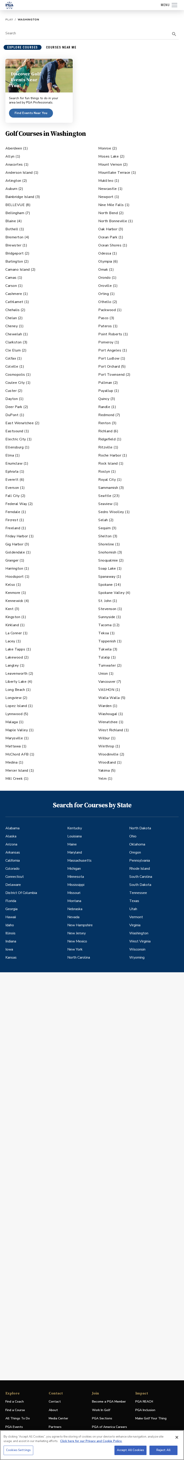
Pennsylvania (139, 860)
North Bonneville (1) (115, 221)
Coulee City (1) (18, 382)
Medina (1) (14, 762)
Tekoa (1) (106, 633)
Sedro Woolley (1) (114, 511)
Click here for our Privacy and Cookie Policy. (91, 1441)
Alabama (12, 828)
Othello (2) (107, 301)
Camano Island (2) (20, 269)
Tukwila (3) (108, 649)
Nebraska (74, 909)
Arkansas (12, 852)
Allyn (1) (12, 156)
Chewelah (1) (16, 334)
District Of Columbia (21, 892)
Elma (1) (12, 455)
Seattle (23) (109, 495)
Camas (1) (13, 277)
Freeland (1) (15, 528)
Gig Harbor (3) (17, 544)
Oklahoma (137, 844)
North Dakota (140, 828)
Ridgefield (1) (109, 439)
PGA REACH (144, 1401)
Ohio (132, 836)
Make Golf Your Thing (150, 1418)
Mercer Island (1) (19, 770)
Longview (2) (16, 697)
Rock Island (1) (111, 463)
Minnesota (75, 876)
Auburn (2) (14, 188)
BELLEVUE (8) (18, 204)
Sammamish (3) (111, 487)
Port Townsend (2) (114, 374)
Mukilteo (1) (108, 180)
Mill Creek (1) (16, 778)
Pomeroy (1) (108, 342)
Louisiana (74, 836)
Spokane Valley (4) (114, 592)
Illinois (10, 933)
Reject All (163, 1450)
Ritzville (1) (108, 447)
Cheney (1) (14, 326)
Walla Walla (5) (112, 697)
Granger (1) (14, 560)
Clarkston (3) (16, 342)
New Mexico (77, 941)
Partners (55, 1427)
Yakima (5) (107, 770)
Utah (133, 909)
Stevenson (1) (110, 608)
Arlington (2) (16, 180)
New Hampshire (80, 925)
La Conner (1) (16, 633)
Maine (72, 844)
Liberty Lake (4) (18, 681)
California (12, 860)
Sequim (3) (107, 528)
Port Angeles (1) (112, 350)
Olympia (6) (108, 261)
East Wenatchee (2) (22, 423)
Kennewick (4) (17, 600)
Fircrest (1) (14, 520)
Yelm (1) (105, 778)
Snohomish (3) (110, 552)
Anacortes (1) (17, 164)
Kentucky (74, 828)
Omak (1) (106, 269)
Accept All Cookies (130, 1450)
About (53, 1410)
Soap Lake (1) (110, 568)
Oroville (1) (108, 285)
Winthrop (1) (109, 746)
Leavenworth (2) (19, 673)
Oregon (135, 852)
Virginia (134, 925)
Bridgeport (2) (17, 253)
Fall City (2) (15, 495)
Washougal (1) (110, 713)
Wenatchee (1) (111, 722)
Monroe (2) (107, 148)
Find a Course (15, 1410)
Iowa (9, 949)
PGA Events (14, 1427)
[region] (92, 1445)
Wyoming (137, 957)
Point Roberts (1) (113, 334)
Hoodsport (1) (17, 576)
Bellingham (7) (17, 213)
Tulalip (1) (107, 657)
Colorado (12, 868)
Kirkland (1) (15, 625)
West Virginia (140, 941)
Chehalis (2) (15, 309)
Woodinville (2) (111, 754)
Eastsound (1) (17, 431)
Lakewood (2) (17, 657)
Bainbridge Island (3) (22, 196)
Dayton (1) (14, 398)
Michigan (74, 868)
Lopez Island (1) (19, 705)
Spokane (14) (109, 584)
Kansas (11, 957)
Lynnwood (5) (16, 713)
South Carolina (140, 876)
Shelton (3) (108, 536)
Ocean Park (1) (110, 237)
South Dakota (140, 884)
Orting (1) (106, 293)
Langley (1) (15, 665)
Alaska (10, 836)
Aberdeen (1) (16, 148)
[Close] (177, 1437)
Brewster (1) (16, 245)
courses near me (61, 47)
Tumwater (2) (110, 665)
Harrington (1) (17, 568)
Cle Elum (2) (15, 350)
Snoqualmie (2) (111, 560)
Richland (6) (108, 431)
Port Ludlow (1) (111, 358)
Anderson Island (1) (22, 172)
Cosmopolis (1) (18, 374)
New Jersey (76, 933)
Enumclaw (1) (16, 463)
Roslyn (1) (107, 471)
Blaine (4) (13, 221)
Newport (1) (108, 196)
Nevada (73, 917)
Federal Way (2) (19, 503)
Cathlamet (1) (17, 301)
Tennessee (138, 892)
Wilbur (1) (107, 738)
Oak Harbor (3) (110, 229)
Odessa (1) (107, 253)
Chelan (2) (14, 318)
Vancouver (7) (109, 681)
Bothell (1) (14, 229)
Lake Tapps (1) (18, 649)
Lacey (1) (13, 641)
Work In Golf (101, 1410)
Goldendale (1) (18, 552)
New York (75, 949)
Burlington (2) (17, 261)
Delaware (13, 884)
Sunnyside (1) (109, 617)
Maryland (74, 852)
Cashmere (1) (16, 293)
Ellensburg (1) (17, 447)
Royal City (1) (110, 479)
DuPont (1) (14, 415)
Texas (134, 900)
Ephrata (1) (14, 471)
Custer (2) (13, 390)
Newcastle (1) (110, 188)
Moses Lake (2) (111, 156)
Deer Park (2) (16, 406)
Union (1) (106, 673)
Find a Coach (14, 1401)
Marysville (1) (17, 738)
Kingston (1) (15, 617)
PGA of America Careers (109, 1427)
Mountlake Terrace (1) (117, 172)
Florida (10, 900)
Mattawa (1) (16, 746)
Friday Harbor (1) (19, 536)
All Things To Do (17, 1418)
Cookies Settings (18, 1450)
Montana (74, 900)
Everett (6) (14, 479)
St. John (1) (107, 600)
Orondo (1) (107, 277)
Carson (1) (14, 285)
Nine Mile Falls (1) (114, 204)
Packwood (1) (110, 309)
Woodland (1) (110, 762)
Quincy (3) (106, 398)
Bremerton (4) (17, 237)
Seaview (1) (108, 503)
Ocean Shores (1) (112, 245)
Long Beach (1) (18, 689)
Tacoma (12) (109, 625)
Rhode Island (139, 868)
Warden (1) (107, 705)
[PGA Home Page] (9, 5)
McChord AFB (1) (20, 754)
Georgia (11, 909)
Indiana (10, 941)
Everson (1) (15, 487)
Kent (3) (12, 608)
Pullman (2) (108, 382)
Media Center (58, 1418)
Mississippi (75, 884)
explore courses (22, 47)
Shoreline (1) (109, 544)
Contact (55, 1401)
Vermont (136, 917)
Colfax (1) (13, 358)
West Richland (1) (113, 730)
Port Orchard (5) (112, 366)
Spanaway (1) (109, 576)
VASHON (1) (109, 689)
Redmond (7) (109, 415)
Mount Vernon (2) (113, 164)
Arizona (11, 844)
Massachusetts (79, 860)
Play (9, 19)
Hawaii (10, 917)
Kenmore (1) (15, 592)
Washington (138, 933)
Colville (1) (14, 366)
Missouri (73, 892)
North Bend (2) (111, 213)
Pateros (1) (108, 326)
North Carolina (78, 957)
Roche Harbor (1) (112, 455)
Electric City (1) (18, 439)
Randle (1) (107, 406)
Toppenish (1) (110, 641)
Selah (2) (106, 520)
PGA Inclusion (145, 1410)
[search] (174, 34)
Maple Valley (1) (19, 730)
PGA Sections (102, 1418)
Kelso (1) (13, 584)
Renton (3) (107, 423)
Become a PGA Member (109, 1401)
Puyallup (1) (108, 390)
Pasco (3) (106, 318)
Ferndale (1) (15, 511)
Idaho (9, 925)
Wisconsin (137, 949)
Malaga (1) (14, 722)
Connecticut (14, 876)
